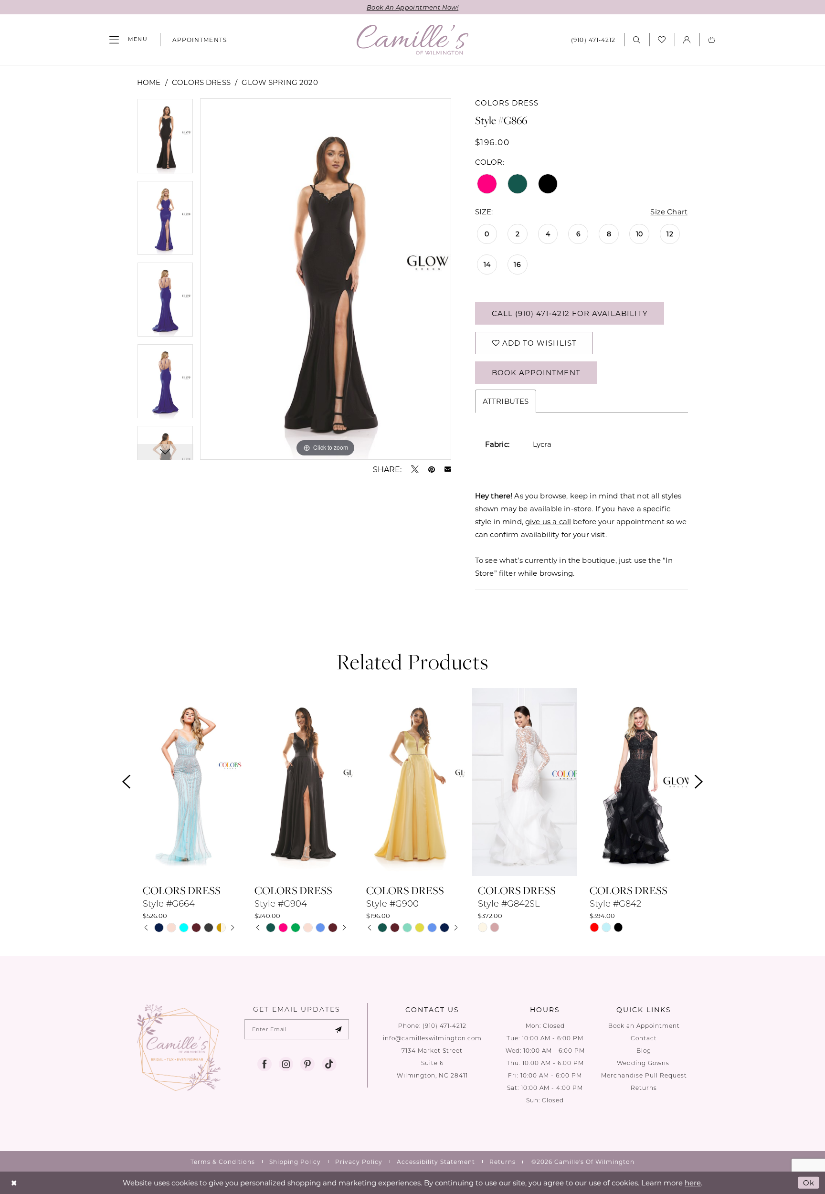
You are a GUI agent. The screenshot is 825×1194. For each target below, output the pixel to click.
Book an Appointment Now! (412, 7)
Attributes (506, 401)
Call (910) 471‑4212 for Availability (570, 313)
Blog (643, 1050)
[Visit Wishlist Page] (662, 39)
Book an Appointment (644, 1025)
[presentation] (189, 782)
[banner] (412, 40)
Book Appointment (536, 372)
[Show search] (636, 39)
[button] (128, 39)
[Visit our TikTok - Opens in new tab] (329, 1064)
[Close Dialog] (14, 1182)
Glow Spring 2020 (279, 82)
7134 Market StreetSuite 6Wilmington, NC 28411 (432, 1063)
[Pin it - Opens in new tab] (431, 469)
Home (149, 82)
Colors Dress (201, 82)
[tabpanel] (165, 139)
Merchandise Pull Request (644, 1075)
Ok (808, 1182)
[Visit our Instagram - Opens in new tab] (286, 1064)
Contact (644, 1038)
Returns (644, 1087)
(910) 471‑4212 (444, 1025)
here (693, 1182)
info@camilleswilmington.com (432, 1038)
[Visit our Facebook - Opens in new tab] (264, 1064)
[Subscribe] (338, 1029)
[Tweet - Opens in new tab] (415, 469)
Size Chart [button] (669, 211)
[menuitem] (128, 39)
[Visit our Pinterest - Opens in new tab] (307, 1064)
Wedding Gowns (644, 1063)
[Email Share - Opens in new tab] (447, 469)
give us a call (548, 521)
